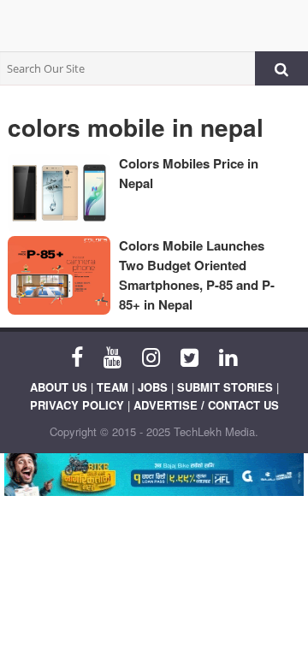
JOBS (153, 387)
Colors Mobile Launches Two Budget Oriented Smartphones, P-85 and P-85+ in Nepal (197, 275)
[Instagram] (151, 355)
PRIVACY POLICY (77, 405)
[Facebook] (77, 355)
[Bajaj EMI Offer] (154, 474)
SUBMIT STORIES (225, 387)
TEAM (112, 387)
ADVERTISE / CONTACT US (206, 405)
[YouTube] (112, 355)
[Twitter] (189, 355)
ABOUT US (58, 387)
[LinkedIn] (228, 355)
